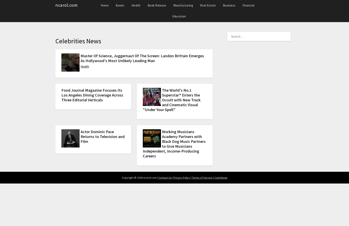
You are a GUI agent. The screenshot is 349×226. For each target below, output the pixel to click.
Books (120, 5)
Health (136, 5)
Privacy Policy (181, 177)
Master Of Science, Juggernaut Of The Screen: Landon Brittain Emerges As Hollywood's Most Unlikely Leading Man (142, 58)
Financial (248, 5)
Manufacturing (183, 5)
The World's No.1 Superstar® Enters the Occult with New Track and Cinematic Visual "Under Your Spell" (172, 100)
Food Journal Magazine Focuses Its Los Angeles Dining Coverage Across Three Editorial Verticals (92, 95)
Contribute (220, 177)
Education (179, 16)
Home (105, 5)
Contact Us (165, 177)
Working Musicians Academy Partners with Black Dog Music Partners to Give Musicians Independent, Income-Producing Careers (174, 143)
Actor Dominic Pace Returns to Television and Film (103, 136)
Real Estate (208, 5)
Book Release (157, 5)
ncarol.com (66, 5)
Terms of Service (202, 177)
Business (229, 5)
